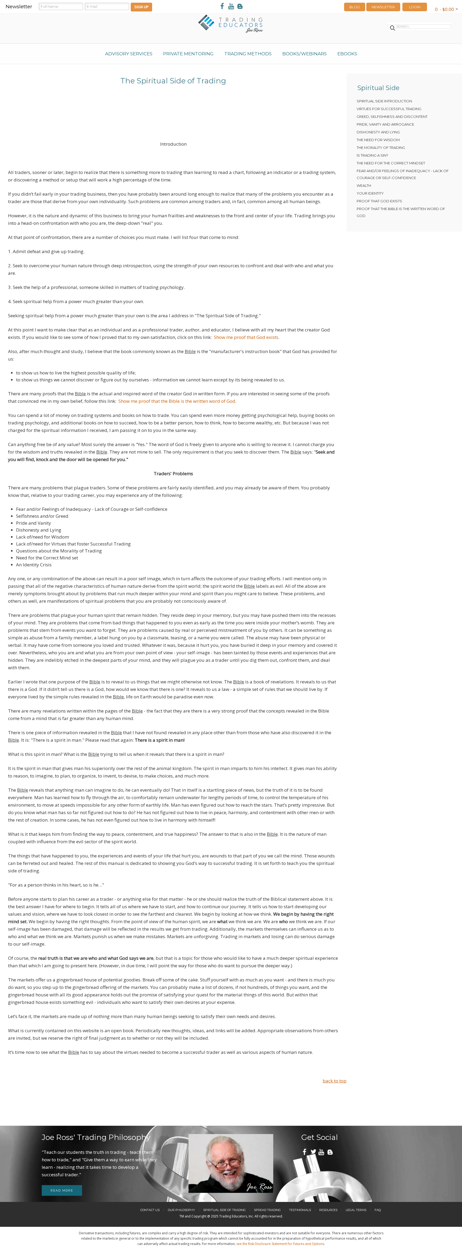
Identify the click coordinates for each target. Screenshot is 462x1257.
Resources (328, 1210)
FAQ (378, 1210)
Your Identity (370, 193)
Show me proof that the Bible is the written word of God (176, 401)
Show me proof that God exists (246, 337)
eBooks (347, 53)
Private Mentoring (188, 53)
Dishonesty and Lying (378, 132)
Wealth (364, 185)
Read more (62, 1190)
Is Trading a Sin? (372, 155)
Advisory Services (128, 53)
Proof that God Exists (379, 201)
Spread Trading (267, 1210)
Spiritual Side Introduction (384, 101)
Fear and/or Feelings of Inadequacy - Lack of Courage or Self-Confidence (403, 174)
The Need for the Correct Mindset (391, 163)
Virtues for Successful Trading (389, 109)
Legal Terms (356, 1210)
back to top (334, 1081)
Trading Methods (248, 53)
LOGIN (414, 7)
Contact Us (150, 1210)
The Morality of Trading (381, 147)
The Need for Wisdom (378, 140)
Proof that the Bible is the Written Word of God (401, 212)
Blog (354, 7)
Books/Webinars (304, 53)
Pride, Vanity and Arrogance (385, 124)
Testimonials (300, 1210)
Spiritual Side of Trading (224, 1210)
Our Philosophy (181, 1210)
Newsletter (383, 7)
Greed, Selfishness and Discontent (392, 116)
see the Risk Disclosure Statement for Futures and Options (280, 1243)
